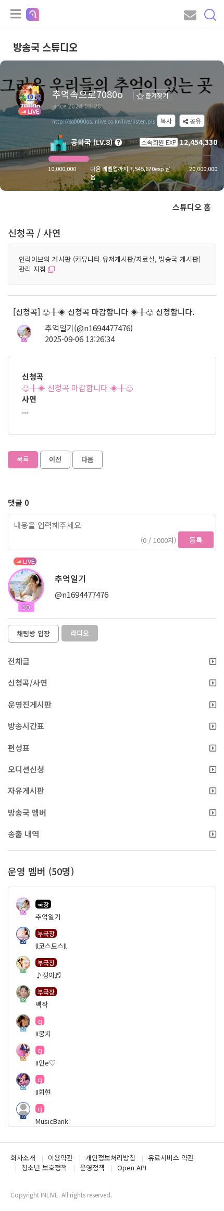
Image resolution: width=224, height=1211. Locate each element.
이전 (55, 459)
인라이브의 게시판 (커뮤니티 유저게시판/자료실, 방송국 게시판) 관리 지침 (110, 264)
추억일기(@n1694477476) (89, 327)
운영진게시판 (30, 704)
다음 (87, 459)
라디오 (79, 633)
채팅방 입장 (33, 633)
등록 (196, 540)
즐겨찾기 (156, 95)
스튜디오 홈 (191, 206)
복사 (166, 120)
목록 (23, 459)
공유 (194, 120)
